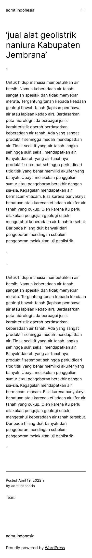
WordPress (55, 547)
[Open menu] (83, 10)
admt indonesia (20, 10)
